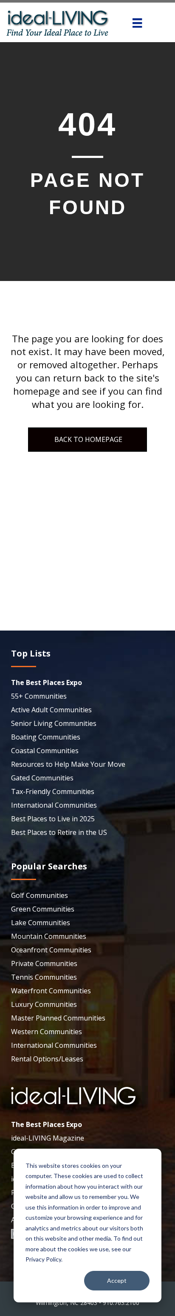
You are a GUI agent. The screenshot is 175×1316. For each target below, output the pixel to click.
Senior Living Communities (53, 723)
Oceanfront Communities (51, 950)
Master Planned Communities (58, 1018)
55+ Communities (39, 696)
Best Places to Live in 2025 (53, 818)
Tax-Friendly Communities (52, 791)
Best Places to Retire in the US (59, 832)
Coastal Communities (45, 750)
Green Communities (42, 909)
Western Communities (46, 1031)
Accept (117, 1280)
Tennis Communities (44, 977)
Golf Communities (39, 895)
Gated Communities (42, 778)
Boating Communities (45, 737)
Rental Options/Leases (47, 1059)
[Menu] (137, 23)
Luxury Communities (44, 1004)
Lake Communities (40, 922)
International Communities (54, 805)
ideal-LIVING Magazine (47, 1138)
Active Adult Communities (51, 709)
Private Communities (44, 963)
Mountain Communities (48, 936)
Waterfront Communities (51, 990)
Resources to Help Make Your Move (68, 764)
